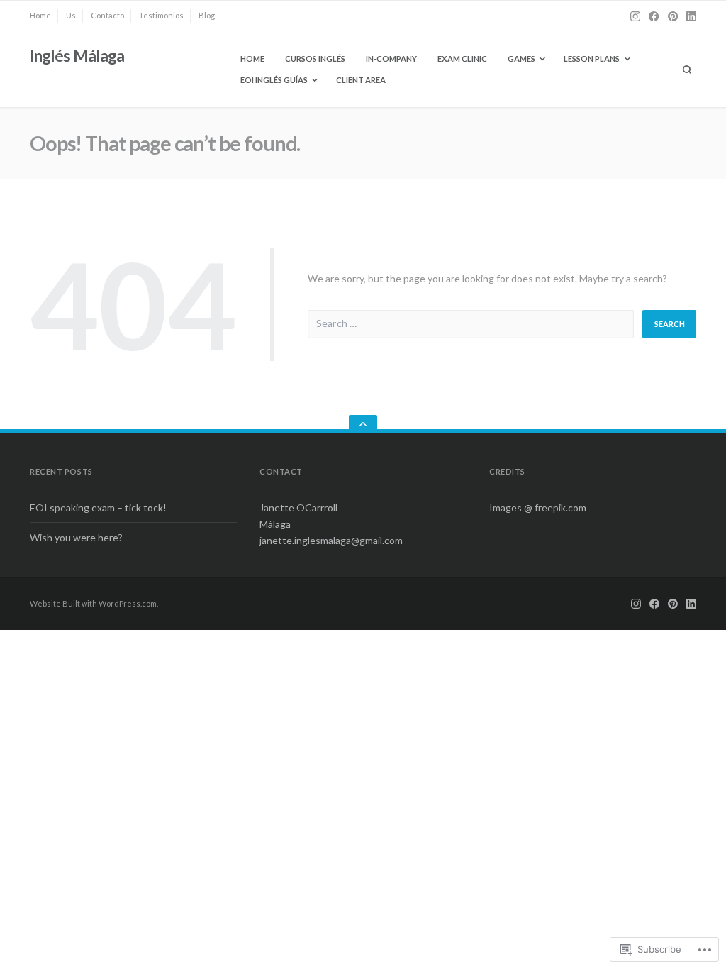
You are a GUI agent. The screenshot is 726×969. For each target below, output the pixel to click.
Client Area (361, 79)
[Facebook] (654, 16)
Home (40, 15)
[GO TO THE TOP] (363, 424)
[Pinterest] (673, 16)
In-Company (391, 58)
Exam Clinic (462, 58)
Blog (207, 15)
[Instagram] (635, 16)
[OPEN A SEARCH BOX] (687, 69)
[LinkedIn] (691, 16)
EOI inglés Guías (274, 79)
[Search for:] (471, 324)
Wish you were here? (76, 537)
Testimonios (161, 15)
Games (521, 58)
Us (71, 15)
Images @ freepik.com (537, 508)
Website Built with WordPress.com (93, 603)
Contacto (107, 15)
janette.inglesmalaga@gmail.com (331, 540)
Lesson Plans (592, 58)
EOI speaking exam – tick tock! (98, 508)
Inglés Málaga (77, 55)
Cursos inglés (315, 58)
